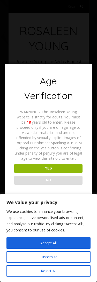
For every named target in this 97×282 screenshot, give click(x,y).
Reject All (48, 270)
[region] (48, 238)
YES (48, 168)
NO (48, 180)
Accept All (48, 242)
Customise (48, 256)
